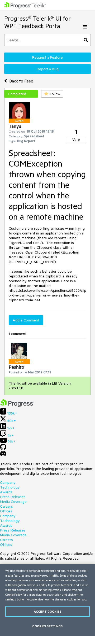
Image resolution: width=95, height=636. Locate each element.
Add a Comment (26, 320)
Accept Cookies (47, 611)
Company (7, 482)
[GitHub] (3, 448)
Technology (10, 487)
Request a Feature (47, 57)
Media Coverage (13, 501)
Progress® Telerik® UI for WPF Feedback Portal (37, 22)
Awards (6, 492)
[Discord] (3, 454)
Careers (6, 506)
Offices (6, 511)
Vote (76, 139)
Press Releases (13, 496)
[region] (47, 600)
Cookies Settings (47, 626)
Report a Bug (48, 69)
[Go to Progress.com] (17, 405)
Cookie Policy (13, 594)
